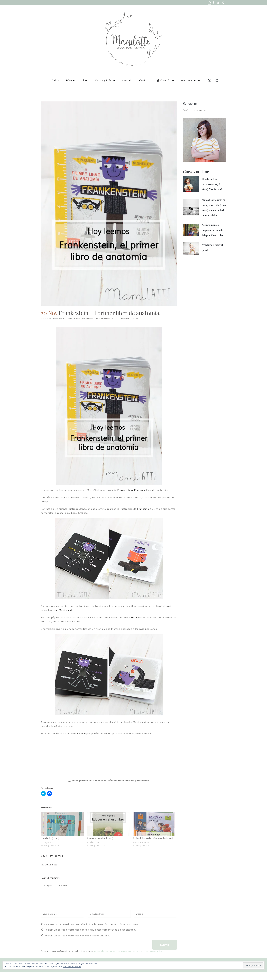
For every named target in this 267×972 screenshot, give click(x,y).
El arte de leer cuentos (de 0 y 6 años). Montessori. (212, 184)
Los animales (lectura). (50, 838)
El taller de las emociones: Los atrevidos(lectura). (153, 838)
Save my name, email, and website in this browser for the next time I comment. (91, 924)
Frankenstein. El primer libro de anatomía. (142, 490)
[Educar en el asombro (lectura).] (108, 824)
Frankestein (144, 508)
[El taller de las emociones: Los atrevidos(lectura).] (154, 824)
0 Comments (123, 319)
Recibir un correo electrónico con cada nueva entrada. (77, 935)
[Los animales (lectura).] (62, 824)
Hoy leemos (66, 319)
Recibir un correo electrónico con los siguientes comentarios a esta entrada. (90, 929)
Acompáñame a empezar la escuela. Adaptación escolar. (213, 230)
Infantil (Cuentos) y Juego (86, 319)
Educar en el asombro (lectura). (100, 838)
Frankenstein (138, 617)
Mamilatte (109, 319)
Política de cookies (72, 967)
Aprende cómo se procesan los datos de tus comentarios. (128, 951)
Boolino (81, 733)
